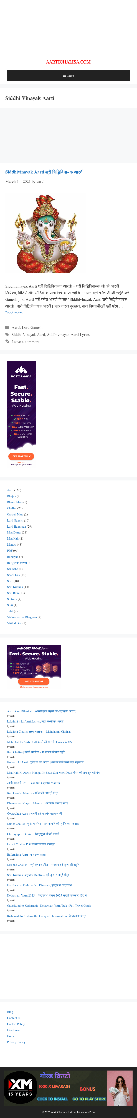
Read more (13, 312)
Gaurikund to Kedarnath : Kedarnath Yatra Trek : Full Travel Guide (49, 905)
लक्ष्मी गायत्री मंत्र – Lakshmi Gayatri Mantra (33, 783)
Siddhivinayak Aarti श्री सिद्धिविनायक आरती (44, 171)
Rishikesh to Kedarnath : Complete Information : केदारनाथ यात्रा (46, 916)
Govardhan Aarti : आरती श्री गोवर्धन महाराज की (34, 813)
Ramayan (13, 557)
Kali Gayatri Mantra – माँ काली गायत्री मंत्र (32, 793)
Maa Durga (14, 532)
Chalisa (12, 508)
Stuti (10, 605)
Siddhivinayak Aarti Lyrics (68, 334)
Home (11, 1036)
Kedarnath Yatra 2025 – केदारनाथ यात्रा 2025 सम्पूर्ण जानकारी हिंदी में (47, 895)
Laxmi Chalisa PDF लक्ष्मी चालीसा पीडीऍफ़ (31, 844)
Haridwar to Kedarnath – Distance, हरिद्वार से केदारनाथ (39, 885)
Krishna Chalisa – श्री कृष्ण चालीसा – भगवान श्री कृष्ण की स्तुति (43, 865)
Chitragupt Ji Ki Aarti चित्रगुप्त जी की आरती (33, 834)
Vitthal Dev (14, 623)
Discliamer (14, 1030)
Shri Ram (13, 593)
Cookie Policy (16, 1024)
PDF (9, 550)
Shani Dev (13, 575)
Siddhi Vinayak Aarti (28, 334)
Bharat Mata (15, 502)
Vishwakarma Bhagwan (22, 617)
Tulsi (10, 611)
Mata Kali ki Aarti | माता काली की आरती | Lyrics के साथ (39, 742)
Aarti (16, 327)
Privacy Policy (16, 1042)
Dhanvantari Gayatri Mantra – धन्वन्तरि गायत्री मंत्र (37, 803)
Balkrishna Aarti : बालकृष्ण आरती (26, 854)
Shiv (10, 581)
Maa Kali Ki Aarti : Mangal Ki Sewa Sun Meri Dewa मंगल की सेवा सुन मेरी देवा (53, 772)
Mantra (11, 544)
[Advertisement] (68, 27)
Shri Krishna (15, 587)
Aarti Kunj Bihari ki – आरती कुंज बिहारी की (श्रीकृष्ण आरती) (41, 711)
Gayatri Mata (15, 514)
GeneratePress (87, 1112)
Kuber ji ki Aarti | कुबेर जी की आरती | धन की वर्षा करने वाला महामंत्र (45, 762)
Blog (10, 1012)
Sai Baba (12, 569)
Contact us (14, 1018)
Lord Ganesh (32, 327)
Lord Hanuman (16, 526)
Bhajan (11, 496)
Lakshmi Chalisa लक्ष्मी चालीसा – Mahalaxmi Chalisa (39, 731)
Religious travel (17, 563)
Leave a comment (25, 341)
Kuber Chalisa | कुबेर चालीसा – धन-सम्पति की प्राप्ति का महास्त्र (43, 824)
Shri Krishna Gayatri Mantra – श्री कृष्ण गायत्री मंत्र (38, 875)
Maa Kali (13, 538)
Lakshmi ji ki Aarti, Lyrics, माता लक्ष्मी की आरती (35, 721)
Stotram (12, 599)
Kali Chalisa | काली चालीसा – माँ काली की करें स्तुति (36, 752)
